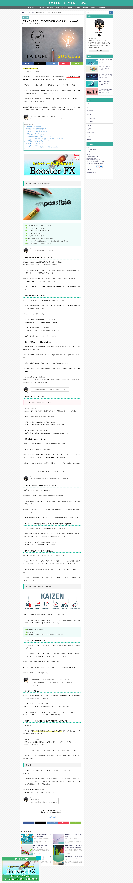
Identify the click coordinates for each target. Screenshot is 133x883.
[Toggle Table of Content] (78, 124)
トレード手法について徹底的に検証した (37, 131)
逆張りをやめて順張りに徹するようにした (38, 128)
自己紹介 (89, 136)
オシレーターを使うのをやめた (35, 129)
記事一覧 (93, 7)
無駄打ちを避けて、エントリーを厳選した (38, 140)
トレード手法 (90, 125)
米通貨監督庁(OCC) (91, 158)
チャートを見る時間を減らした (35, 143)
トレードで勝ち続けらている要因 (34, 141)
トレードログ (31, 7)
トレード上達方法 (60, 7)
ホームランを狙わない (33, 145)
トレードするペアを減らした (35, 133)
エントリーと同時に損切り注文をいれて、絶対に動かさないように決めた (46, 138)
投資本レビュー (90, 132)
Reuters (88, 154)
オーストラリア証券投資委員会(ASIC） (96, 161)
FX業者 (88, 103)
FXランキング (90, 169)
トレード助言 (40, 7)
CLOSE (38, 857)
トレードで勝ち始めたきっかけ (33, 126)
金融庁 (88, 147)
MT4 (88, 107)
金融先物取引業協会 (91, 149)
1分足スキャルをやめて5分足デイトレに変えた (39, 136)
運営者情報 (85, 7)
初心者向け (77, 7)
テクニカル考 (50, 7)
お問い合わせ (102, 7)
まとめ (27, 148)
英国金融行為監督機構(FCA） (94, 159)
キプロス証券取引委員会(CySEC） (95, 163)
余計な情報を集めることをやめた (36, 134)
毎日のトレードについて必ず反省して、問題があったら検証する (43, 146)
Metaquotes (89, 151)
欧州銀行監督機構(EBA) (92, 156)
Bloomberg (89, 152)
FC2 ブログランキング (92, 172)
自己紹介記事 (99, 50)
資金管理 (70, 7)
